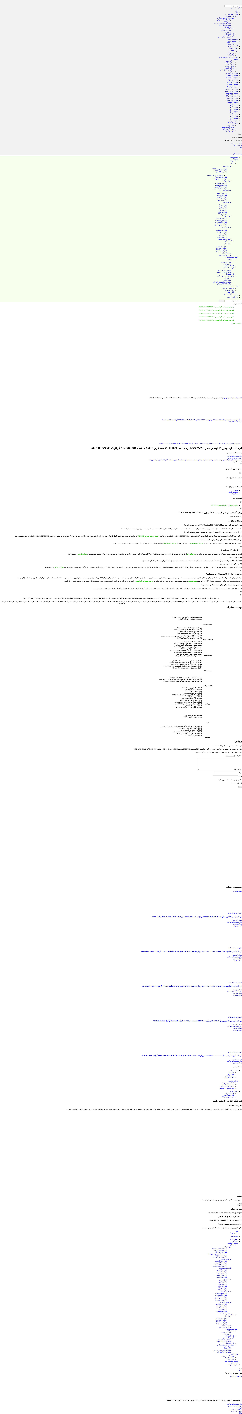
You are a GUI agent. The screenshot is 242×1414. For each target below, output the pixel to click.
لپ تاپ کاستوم (229, 68)
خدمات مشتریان (233, 1081)
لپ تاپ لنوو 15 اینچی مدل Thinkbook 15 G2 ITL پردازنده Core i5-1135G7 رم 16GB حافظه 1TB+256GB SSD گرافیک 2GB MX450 (192, 1056)
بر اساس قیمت (226, 180)
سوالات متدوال (229, 1093)
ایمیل (240, 776)
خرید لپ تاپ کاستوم (224, 239)
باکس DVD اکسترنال (224, 20)
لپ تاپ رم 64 (234, 118)
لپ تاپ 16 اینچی (233, 80)
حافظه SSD (230, 29)
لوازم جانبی (234, 123)
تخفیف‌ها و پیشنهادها (228, 1083)
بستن (240, 1370)
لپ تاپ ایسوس (229, 66)
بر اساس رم (227, 202)
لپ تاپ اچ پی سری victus (215, 175)
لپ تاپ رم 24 (234, 109)
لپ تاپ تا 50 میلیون (232, 100)
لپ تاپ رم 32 (234, 111)
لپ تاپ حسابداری (221, 230)
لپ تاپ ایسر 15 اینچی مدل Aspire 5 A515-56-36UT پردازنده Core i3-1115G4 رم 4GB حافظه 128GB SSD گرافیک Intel (197, 917)
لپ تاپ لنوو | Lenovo (220, 171)
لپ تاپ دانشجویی (232, 102)
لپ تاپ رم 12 (234, 104)
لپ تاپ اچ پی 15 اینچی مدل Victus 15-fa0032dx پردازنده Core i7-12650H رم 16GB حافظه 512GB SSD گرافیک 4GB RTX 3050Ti (202, 420)
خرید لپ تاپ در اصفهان (227, 1088)
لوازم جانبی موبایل (228, 129)
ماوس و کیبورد (229, 130)
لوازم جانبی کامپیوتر (228, 127)
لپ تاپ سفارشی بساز (227, 1086)
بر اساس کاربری (225, 227)
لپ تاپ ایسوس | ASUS (219, 169)
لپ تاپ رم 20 (234, 107)
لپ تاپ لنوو (230, 71)
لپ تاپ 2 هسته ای (232, 82)
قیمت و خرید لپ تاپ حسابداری (228, 57)
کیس (232, 50)
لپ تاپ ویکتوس (233, 122)
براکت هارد (227, 27)
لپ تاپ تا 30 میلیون (232, 96)
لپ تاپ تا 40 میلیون (232, 98)
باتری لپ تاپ (230, 53)
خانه (240, 398)
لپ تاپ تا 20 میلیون (232, 95)
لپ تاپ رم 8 (234, 120)
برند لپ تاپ (227, 166)
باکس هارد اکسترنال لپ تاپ (222, 23)
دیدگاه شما (238, 769)
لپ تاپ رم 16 (234, 105)
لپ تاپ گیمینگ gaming (227, 70)
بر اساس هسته (226, 215)
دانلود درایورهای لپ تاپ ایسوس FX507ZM (224, 505)
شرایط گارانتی (82, 554)
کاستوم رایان (234, 1070)
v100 (236, 11)
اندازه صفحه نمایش (225, 190)
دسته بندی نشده (233, 39)
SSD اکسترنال (229, 16)
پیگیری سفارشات (228, 1095)
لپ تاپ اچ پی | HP (221, 172)
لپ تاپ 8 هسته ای (232, 87)
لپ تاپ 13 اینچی (222, 193)
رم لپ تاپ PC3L (233, 46)
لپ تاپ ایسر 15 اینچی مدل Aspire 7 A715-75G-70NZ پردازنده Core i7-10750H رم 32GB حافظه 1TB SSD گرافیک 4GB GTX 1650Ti (191, 951)
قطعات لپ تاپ (233, 52)
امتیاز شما (238, 755)
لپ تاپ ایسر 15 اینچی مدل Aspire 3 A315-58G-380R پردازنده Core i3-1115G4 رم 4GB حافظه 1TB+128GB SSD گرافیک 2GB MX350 (200, 443)
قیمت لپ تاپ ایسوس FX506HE (148, 536)
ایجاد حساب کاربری (236, 1376)
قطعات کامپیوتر (233, 48)
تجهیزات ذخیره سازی (231, 14)
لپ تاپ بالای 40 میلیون (231, 89)
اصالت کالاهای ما (229, 1077)
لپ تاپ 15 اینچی (233, 79)
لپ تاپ (236, 59)
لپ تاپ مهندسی (222, 233)
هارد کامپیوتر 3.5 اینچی (224, 272)
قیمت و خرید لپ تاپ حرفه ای (207, 460)
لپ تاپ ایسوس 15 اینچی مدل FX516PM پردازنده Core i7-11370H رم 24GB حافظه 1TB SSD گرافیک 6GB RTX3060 (197, 1021)
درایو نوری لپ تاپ (225, 255)
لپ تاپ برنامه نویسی (231, 93)
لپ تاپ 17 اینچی (222, 200)
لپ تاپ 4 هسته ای (232, 84)
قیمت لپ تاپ (192, 581)
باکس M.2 (227, 21)
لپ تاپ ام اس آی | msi (220, 179)
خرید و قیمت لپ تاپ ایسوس (144, 581)
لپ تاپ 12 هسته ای (232, 75)
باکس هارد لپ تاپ (225, 25)
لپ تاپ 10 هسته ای (232, 73)
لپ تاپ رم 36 (234, 113)
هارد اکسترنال (230, 34)
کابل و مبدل (230, 125)
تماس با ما (231, 1074)
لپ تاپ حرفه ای (221, 232)
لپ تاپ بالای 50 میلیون (231, 91)
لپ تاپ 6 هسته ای (232, 86)
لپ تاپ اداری (222, 235)
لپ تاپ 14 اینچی (222, 195)
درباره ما (231, 1072)
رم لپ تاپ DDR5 (232, 45)
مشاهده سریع (237, 924)
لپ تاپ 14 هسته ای (232, 77)
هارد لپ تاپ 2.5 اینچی (224, 37)
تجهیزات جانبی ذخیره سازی (225, 18)
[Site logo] (235, 4)
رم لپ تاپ (231, 55)
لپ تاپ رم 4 (234, 114)
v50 (237, 12)
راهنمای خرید (234, 1091)
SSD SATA (227, 32)
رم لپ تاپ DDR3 (232, 41)
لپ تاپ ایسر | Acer (221, 177)
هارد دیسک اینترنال (228, 36)
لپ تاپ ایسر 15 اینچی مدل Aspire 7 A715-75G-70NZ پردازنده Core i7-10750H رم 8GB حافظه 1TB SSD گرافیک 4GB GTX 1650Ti (192, 986)
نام (240, 773)
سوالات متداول (59, 567)
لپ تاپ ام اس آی (228, 62)
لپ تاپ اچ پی (230, 61)
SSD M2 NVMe (226, 30)
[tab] (235, 490)
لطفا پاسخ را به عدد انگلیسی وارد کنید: (230, 780)
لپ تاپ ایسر (230, 64)
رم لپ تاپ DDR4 (232, 43)
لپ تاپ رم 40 (234, 116)
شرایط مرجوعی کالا (228, 1097)
